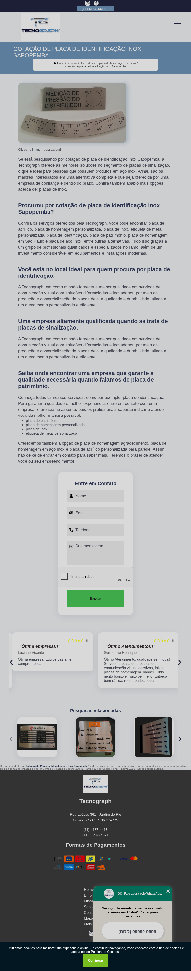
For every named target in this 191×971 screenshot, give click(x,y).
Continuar (95, 960)
